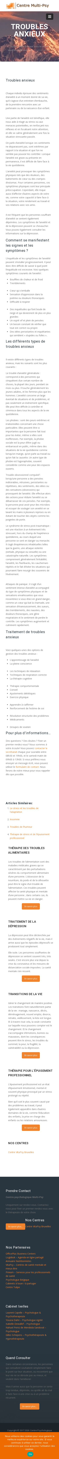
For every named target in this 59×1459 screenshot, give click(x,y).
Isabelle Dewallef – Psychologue (23, 1323)
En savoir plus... (15, 1226)
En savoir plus (30, 906)
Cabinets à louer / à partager (21, 1283)
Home (14, 46)
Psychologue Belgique (17, 1279)
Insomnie (15, 819)
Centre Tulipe (13, 1287)
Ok (30, 1454)
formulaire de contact (27, 766)
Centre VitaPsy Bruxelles (21, 1152)
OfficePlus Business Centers (21, 1253)
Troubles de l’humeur (21, 826)
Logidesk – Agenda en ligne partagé (25, 1257)
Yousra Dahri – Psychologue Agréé (24, 1320)
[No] (55, 1445)
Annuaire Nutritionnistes (18, 1261)
